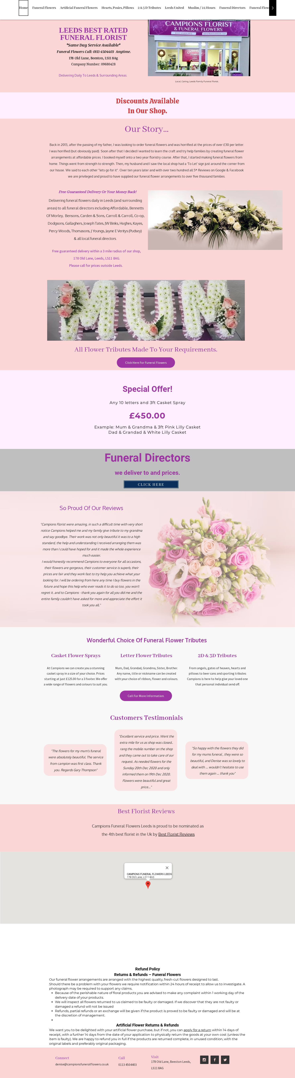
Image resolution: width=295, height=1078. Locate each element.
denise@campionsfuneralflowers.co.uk (82, 1064)
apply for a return (197, 1030)
